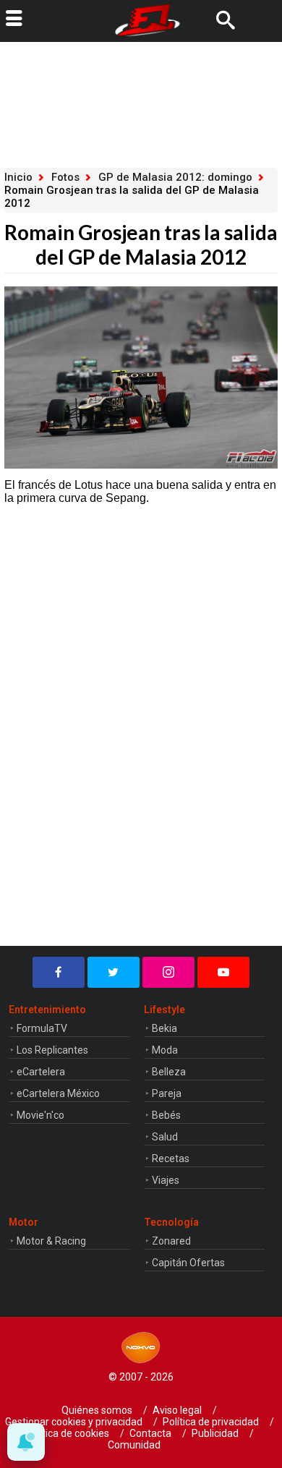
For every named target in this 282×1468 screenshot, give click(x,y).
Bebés (166, 1115)
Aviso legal (177, 1410)
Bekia (164, 1028)
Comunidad (134, 1445)
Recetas (170, 1158)
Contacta (150, 1433)
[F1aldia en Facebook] (59, 972)
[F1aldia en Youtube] (223, 972)
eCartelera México (58, 1093)
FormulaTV (42, 1028)
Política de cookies (67, 1433)
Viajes (165, 1180)
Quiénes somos (96, 1410)
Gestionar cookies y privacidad (73, 1422)
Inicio (18, 177)
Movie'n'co (40, 1115)
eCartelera (41, 1071)
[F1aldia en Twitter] (113, 972)
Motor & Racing (51, 1241)
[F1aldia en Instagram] (168, 972)
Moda (165, 1050)
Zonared (171, 1241)
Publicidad (215, 1433)
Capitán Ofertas (188, 1262)
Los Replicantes (52, 1050)
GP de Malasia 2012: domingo (175, 177)
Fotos (65, 177)
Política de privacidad (211, 1422)
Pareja (166, 1093)
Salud (165, 1137)
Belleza (169, 1071)
